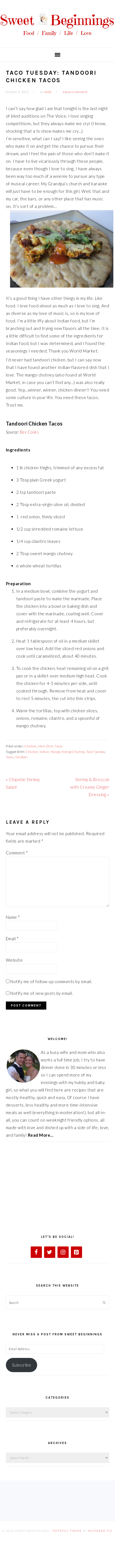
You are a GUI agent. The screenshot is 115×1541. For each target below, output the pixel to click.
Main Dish (46, 746)
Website (14, 959)
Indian (44, 752)
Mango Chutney (73, 752)
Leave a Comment (75, 92)
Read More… (41, 1134)
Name (13, 917)
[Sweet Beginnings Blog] (57, 39)
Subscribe (21, 1364)
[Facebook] (36, 1252)
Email (12, 938)
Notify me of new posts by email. (41, 993)
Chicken (31, 746)
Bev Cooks (29, 431)
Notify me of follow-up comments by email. (51, 981)
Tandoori (21, 757)
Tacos (59, 746)
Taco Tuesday (95, 752)
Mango (56, 752)
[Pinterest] (76, 1252)
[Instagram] (63, 1252)
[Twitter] (49, 1252)
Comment (17, 852)
